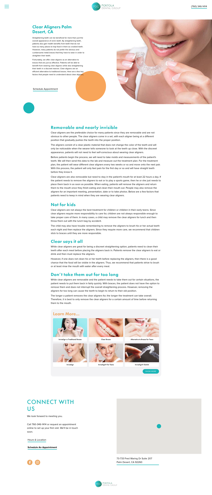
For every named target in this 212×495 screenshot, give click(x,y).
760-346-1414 (39, 424)
